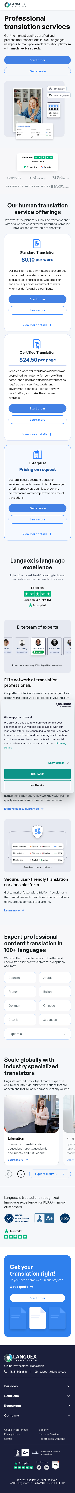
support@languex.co (53, 1371)
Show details (56, 762)
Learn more (37, 310)
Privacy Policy (12, 1434)
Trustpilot (32, 167)
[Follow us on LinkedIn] (46, 1467)
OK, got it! (37, 773)
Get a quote (37, 71)
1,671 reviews (43, 599)
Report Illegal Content (52, 1438)
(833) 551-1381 (18, 1371)
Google (47, 167)
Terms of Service (49, 1434)
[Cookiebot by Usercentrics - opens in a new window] (55, 705)
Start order (37, 60)
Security (43, 1429)
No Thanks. (37, 785)
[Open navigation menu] (69, 5)
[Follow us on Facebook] (38, 1467)
